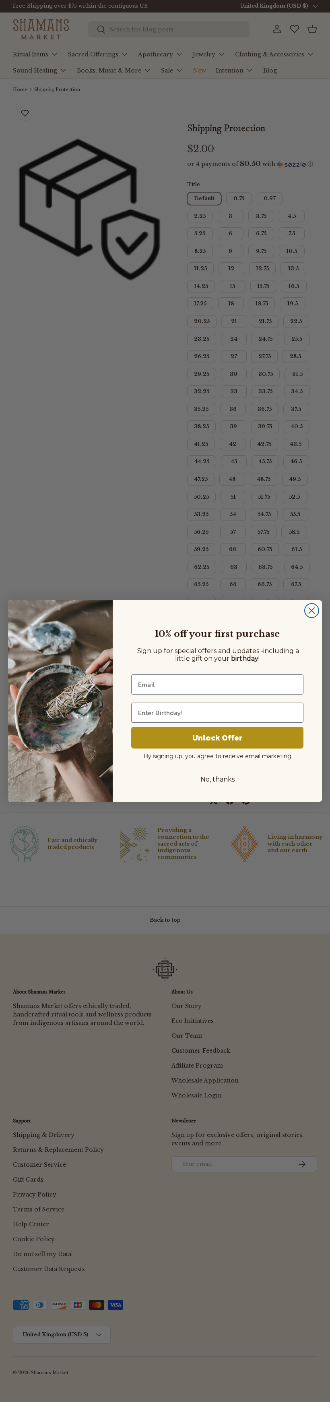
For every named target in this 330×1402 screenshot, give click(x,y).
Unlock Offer (217, 738)
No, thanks (217, 779)
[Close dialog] (312, 611)
